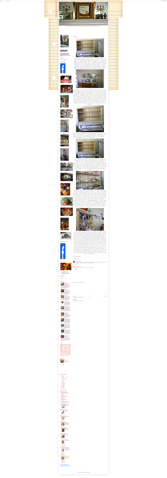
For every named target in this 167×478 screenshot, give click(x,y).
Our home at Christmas (66, 434)
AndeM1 (76, 266)
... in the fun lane (63, 445)
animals (69, 354)
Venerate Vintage (64, 379)
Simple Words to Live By (65, 348)
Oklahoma (67, 354)
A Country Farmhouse (64, 439)
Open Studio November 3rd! (67, 428)
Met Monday (64, 352)
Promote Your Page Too (62, 73)
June (62, 380)
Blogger (89, 472)
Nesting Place (63, 395)
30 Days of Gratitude (65, 351)
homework (69, 355)
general (61, 351)
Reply (76, 269)
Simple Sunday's (65, 355)
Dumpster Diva (66, 318)
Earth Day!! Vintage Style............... (67, 324)
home (80, 256)
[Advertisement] (89, 289)
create (69, 346)
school (67, 350)
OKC (63, 354)
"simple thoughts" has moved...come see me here (67, 457)
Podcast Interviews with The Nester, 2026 (64, 396)
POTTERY (66, 410)
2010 (62, 388)
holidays (61, 345)
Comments (63, 278)
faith (64, 350)
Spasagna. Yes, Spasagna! (66, 313)
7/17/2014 (79, 266)
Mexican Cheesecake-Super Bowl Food (67, 284)
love (60, 352)
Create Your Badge (62, 259)
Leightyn (61, 354)
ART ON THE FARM (64, 427)
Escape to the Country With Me (65, 402)
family (61, 344)
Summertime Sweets (64, 399)
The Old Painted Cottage (64, 447)
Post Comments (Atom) (80, 297)
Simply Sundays (68, 352)
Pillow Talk (75, 36)
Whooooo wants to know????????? (67, 306)
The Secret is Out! (67, 329)
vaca (64, 354)
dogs (69, 351)
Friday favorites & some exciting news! (67, 405)
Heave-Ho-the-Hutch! (66, 295)
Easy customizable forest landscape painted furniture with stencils (65, 393)
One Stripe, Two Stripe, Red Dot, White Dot (66, 336)
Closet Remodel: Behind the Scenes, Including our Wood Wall (67, 449)
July (62, 376)
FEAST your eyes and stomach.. (65, 349)
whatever (62, 453)
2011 (62, 387)
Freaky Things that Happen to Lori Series (65, 350)
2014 (62, 375)
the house (68, 344)
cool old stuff (77, 256)
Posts (62, 277)
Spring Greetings (67, 440)
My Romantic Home (64, 433)
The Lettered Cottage (64, 401)
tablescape (62, 346)
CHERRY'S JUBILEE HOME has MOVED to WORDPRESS (67, 423)
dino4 (83, 472)
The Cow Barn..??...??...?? (66, 289)
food (64, 344)
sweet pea (61, 355)
